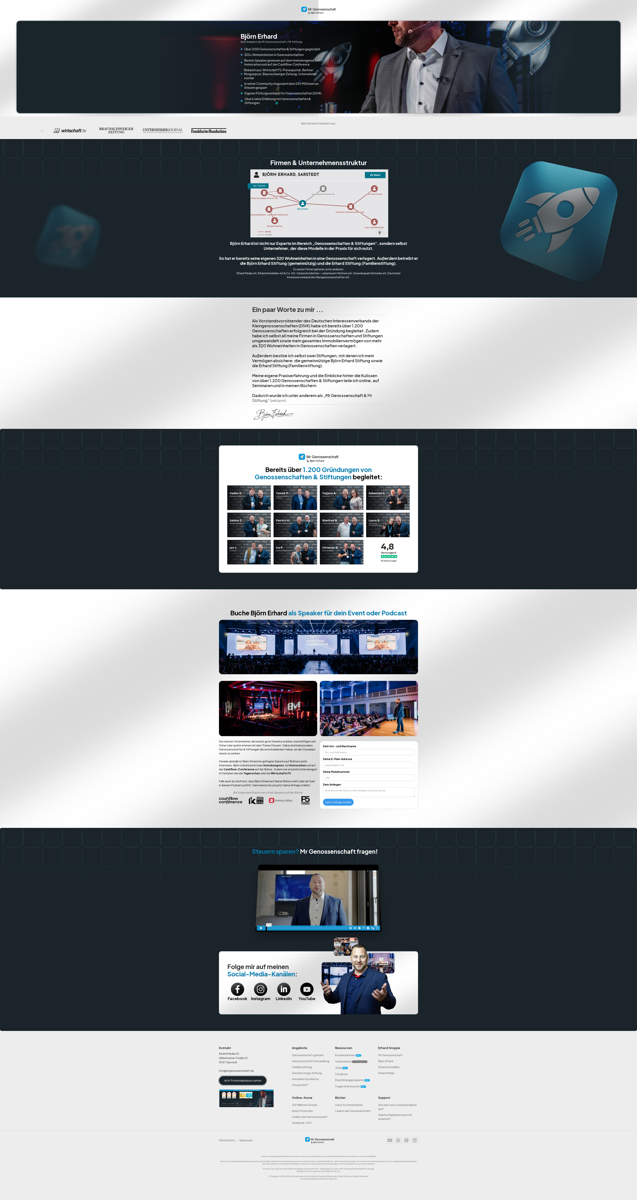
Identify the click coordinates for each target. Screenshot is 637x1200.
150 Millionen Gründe (304, 1105)
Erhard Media (386, 1073)
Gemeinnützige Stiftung (307, 1073)
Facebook (341, 1074)
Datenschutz (227, 1140)
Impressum (246, 1140)
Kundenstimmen (347, 1055)
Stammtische (351, 1061)
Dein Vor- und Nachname (339, 746)
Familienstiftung (302, 1067)
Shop (341, 1067)
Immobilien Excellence (305, 1079)
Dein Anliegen (332, 784)
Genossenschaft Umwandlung (310, 1061)
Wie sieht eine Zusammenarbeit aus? (397, 1107)
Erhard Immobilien (389, 1067)
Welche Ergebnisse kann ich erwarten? (395, 1117)
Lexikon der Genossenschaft (309, 1117)
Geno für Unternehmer (349, 1105)
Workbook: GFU (302, 1123)
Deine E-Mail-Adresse (337, 759)
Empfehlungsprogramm (352, 1080)
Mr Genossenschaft (390, 1055)
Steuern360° (300, 1085)
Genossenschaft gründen (308, 1055)
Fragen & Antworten (350, 1086)
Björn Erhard (385, 1061)
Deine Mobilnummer (336, 771)
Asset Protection (302, 1111)
